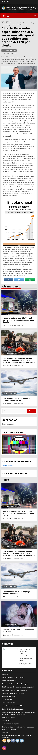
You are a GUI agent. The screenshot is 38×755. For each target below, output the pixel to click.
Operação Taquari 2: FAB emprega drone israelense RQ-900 (16, 399)
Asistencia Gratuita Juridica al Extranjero (15, 684)
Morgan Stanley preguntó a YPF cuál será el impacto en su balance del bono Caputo (18, 320)
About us (5, 674)
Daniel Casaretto (16, 54)
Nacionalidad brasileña (9, 703)
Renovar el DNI (6, 721)
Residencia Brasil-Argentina (10, 724)
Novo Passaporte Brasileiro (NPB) (13, 706)
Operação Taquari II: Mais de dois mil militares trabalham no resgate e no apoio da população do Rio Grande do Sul (19, 360)
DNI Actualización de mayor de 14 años (14, 690)
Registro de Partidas (8, 717)
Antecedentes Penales (9, 681)
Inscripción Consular (8, 696)
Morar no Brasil (7, 699)
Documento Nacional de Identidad (13, 693)
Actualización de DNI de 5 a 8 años (13, 677)
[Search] (35, 16)
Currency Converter (7, 465)
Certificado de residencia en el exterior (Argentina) (18, 687)
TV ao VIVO (6, 732)
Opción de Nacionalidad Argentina (12, 709)
